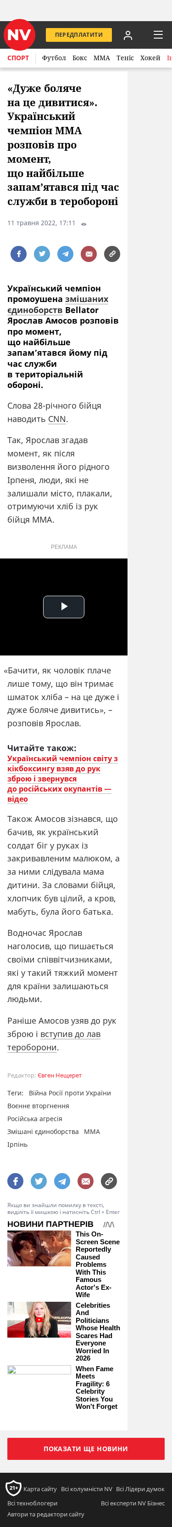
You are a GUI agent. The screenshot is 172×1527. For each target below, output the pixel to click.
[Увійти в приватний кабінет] (128, 35)
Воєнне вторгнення (38, 1105)
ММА (102, 57)
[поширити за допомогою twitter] (42, 254)
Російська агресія (34, 1118)
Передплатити (79, 35)
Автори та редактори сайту (45, 1514)
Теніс (125, 57)
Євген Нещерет (60, 1075)
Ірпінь (17, 1144)
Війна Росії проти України (70, 1092)
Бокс (79, 57)
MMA (92, 1131)
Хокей (150, 57)
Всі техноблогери (32, 1503)
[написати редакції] (89, 254)
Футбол (54, 57)
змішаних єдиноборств (57, 304)
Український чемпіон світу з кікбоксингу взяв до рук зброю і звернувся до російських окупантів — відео (62, 778)
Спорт (18, 57)
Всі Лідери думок (140, 1489)
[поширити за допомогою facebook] (19, 254)
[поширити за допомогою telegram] (65, 254)
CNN (57, 418)
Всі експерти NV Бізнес (133, 1503)
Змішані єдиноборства (43, 1131)
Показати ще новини (86, 1448)
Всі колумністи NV (86, 1489)
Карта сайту (40, 1489)
